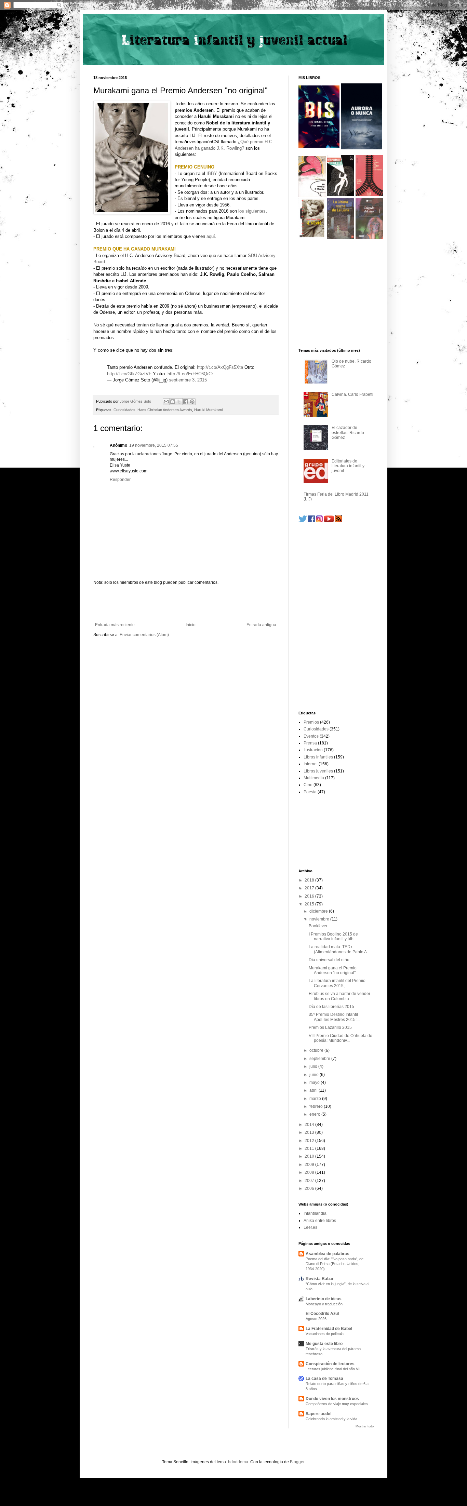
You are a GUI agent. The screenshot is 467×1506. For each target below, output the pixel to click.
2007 (310, 1180)
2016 (310, 896)
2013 (310, 1132)
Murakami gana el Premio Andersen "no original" (333, 970)
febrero (316, 1106)
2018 (310, 880)
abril (314, 1090)
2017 (310, 888)
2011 (310, 1148)
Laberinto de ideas (324, 1298)
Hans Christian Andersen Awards (164, 410)
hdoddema (238, 1462)
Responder (120, 479)
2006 (310, 1188)
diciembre (319, 911)
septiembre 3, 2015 (188, 379)
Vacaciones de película (325, 1334)
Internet (311, 764)
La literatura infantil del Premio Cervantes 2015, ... (337, 983)
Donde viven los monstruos (332, 1398)
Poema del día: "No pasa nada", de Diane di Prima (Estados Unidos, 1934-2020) (334, 1264)
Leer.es (310, 1227)
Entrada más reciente (115, 624)
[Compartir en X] (179, 401)
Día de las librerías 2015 (331, 1006)
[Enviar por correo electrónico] (166, 401)
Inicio (191, 624)
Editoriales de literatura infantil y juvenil (348, 466)
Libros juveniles (318, 771)
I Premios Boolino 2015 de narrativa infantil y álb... (333, 936)
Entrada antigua (261, 624)
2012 (310, 1140)
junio (314, 1074)
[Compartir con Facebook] (185, 401)
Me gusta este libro (324, 1343)
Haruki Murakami (208, 410)
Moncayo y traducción (324, 1304)
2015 (310, 904)
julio (313, 1066)
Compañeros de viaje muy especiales (337, 1404)
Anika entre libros (320, 1220)
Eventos (311, 736)
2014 (310, 1124)
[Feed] (338, 521)
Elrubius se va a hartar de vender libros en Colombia (339, 996)
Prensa (310, 743)
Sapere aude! (319, 1413)
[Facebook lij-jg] (311, 521)
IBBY (211, 173)
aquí (210, 236)
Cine (308, 784)
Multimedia (314, 778)
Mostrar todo (365, 1426)
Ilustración (313, 750)
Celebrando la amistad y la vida (331, 1419)
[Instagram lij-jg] (319, 521)
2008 (310, 1172)
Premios (311, 722)
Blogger (297, 1462)
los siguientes (252, 211)
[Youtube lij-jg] (329, 521)
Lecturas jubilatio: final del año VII (333, 1369)
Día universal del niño (329, 959)
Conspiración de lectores (330, 1363)
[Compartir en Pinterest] (192, 401)
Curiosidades (124, 410)
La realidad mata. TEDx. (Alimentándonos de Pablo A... (339, 949)
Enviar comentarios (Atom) (144, 634)
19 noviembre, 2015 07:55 (153, 445)
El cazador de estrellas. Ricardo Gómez (348, 432)
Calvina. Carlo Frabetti (352, 394)
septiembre (320, 1058)
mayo (315, 1082)
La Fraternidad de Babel (329, 1328)
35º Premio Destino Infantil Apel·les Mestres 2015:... (334, 1017)
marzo (315, 1098)
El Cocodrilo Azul (322, 1313)
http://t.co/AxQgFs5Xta (220, 367)
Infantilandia (315, 1213)
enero (315, 1114)
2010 (310, 1156)
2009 (310, 1164)
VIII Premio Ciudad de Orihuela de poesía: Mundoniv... (340, 1038)
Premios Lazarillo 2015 (330, 1027)
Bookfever (318, 926)
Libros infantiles (318, 757)
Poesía (310, 792)
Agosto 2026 (316, 1319)
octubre (316, 1050)
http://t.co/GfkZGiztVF (129, 373)
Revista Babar (320, 1278)
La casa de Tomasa (324, 1378)
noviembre (319, 919)
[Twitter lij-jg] (302, 521)
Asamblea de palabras (327, 1253)
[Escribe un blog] (172, 401)
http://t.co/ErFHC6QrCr (190, 373)
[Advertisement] (186, 603)
